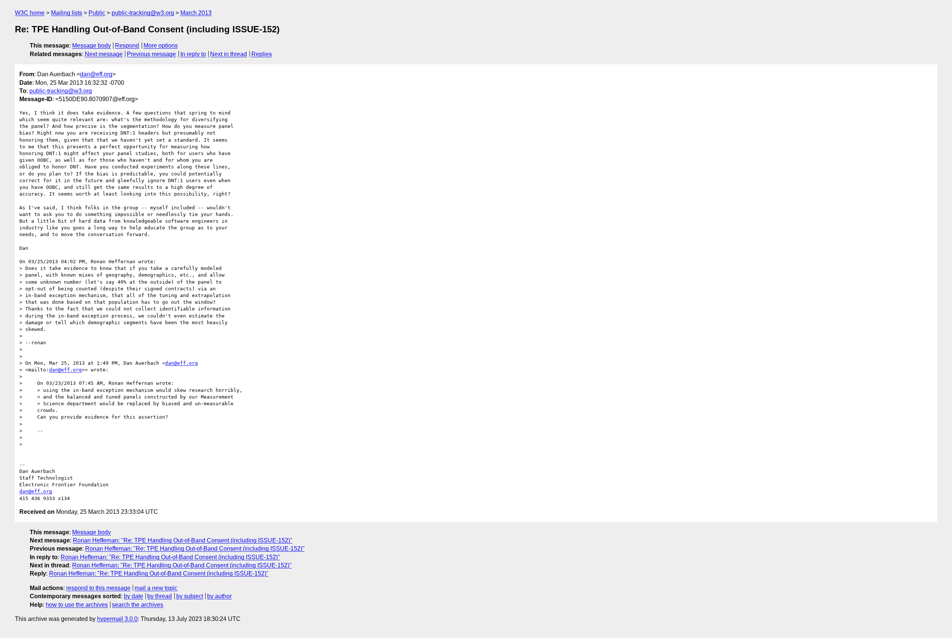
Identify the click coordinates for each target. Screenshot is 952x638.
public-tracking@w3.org (143, 13)
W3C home (30, 13)
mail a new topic (156, 588)
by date (133, 596)
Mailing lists (66, 13)
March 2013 (196, 13)
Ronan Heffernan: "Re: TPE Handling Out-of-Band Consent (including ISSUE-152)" (182, 540)
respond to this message (98, 588)
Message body (91, 45)
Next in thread (228, 54)
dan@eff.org (96, 74)
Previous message (151, 54)
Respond (127, 45)
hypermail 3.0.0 (117, 619)
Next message (104, 54)
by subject (189, 596)
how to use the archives (77, 605)
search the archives (137, 605)
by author (219, 596)
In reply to (193, 54)
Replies (261, 54)
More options (161, 45)
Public (97, 13)
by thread (159, 596)
